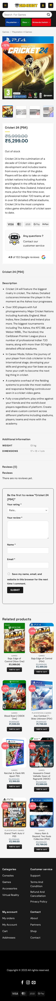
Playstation (11, 22)
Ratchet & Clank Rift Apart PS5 (14, 774)
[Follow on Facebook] (22, 983)
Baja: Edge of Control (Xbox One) (14, 660)
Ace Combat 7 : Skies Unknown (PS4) (41, 717)
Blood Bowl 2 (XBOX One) (14, 717)
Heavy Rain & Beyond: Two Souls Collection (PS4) (41, 836)
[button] (5, 5)
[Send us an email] (33, 983)
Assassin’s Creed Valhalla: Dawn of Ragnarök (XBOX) (41, 776)
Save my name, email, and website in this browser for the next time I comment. (27, 579)
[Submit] (48, 15)
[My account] (43, 5)
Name (11, 544)
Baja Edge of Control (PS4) (41, 660)
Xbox (24, 22)
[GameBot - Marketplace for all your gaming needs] (26, 5)
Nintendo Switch (40, 22)
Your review (14, 517)
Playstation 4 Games (22, 32)
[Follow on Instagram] (28, 983)
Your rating (14, 504)
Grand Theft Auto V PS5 (14, 835)
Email (11, 559)
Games (5, 32)
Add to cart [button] (14, 669)
